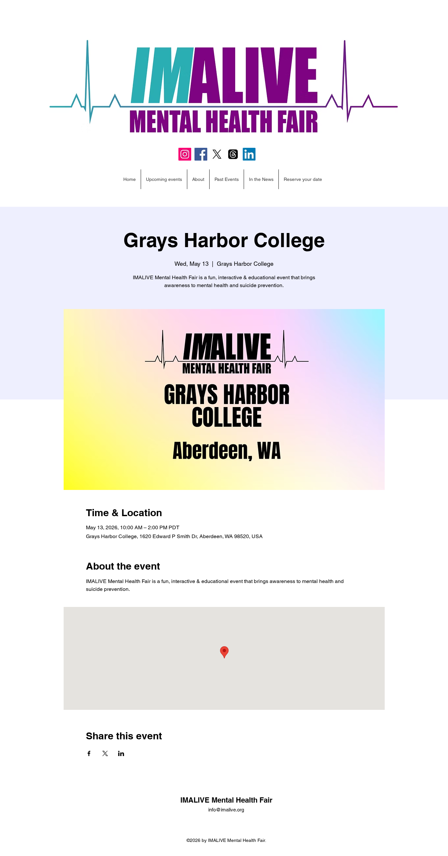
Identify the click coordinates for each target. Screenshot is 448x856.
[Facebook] (200, 154)
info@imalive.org (226, 809)
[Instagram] (184, 154)
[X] (217, 154)
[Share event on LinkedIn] (121, 753)
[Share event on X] (105, 753)
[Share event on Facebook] (89, 753)
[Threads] (233, 154)
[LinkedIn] (249, 154)
